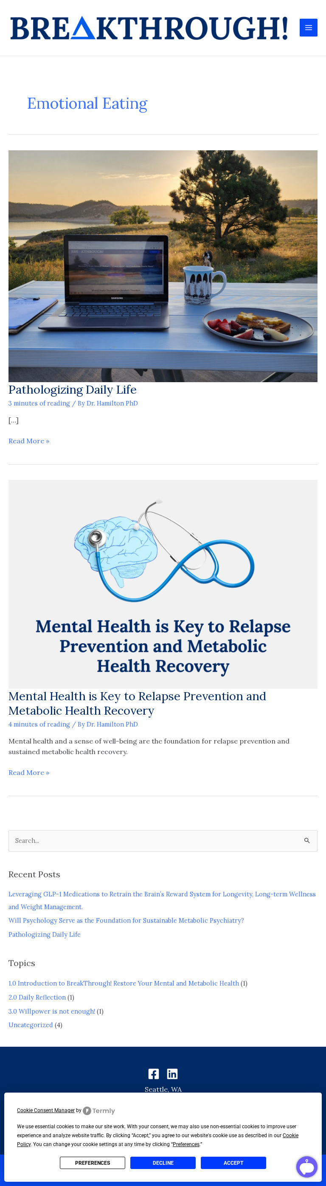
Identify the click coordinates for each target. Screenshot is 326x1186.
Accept (233, 1163)
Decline (163, 1163)
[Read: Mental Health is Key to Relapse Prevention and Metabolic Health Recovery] (163, 584)
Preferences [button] (186, 1144)
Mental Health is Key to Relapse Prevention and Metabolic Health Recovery (137, 703)
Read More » (28, 440)
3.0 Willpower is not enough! (51, 1011)
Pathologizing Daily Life (72, 389)
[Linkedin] (172, 1074)
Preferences (92, 1163)
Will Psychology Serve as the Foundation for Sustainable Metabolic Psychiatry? (126, 920)
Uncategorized (30, 1025)
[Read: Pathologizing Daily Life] (163, 265)
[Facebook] (154, 1074)
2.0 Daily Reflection (37, 997)
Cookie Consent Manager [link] (46, 1110)
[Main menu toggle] (309, 28)
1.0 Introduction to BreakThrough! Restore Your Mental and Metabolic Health (123, 983)
